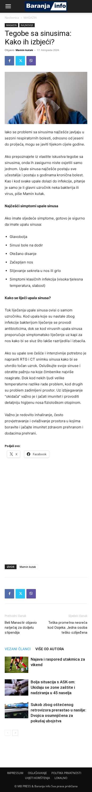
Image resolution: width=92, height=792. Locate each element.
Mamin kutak (24, 50)
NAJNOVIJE (27, 25)
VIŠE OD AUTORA (49, 649)
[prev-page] (8, 733)
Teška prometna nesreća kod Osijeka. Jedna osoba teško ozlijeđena (67, 627)
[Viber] (31, 60)
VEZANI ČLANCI (18, 649)
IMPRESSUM (15, 773)
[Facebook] (9, 60)
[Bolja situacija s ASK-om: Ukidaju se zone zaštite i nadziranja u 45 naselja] (16, 687)
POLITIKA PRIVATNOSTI (66, 773)
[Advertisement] (46, 510)
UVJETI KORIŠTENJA (37, 778)
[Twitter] (20, 60)
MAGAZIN (30, 18)
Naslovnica (12, 18)
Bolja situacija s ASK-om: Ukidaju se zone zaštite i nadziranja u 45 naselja (53, 687)
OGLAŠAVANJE (37, 773)
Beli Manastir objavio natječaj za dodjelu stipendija (21, 627)
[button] (8, 6)
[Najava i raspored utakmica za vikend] (16, 665)
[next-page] (15, 733)
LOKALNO (60, 778)
